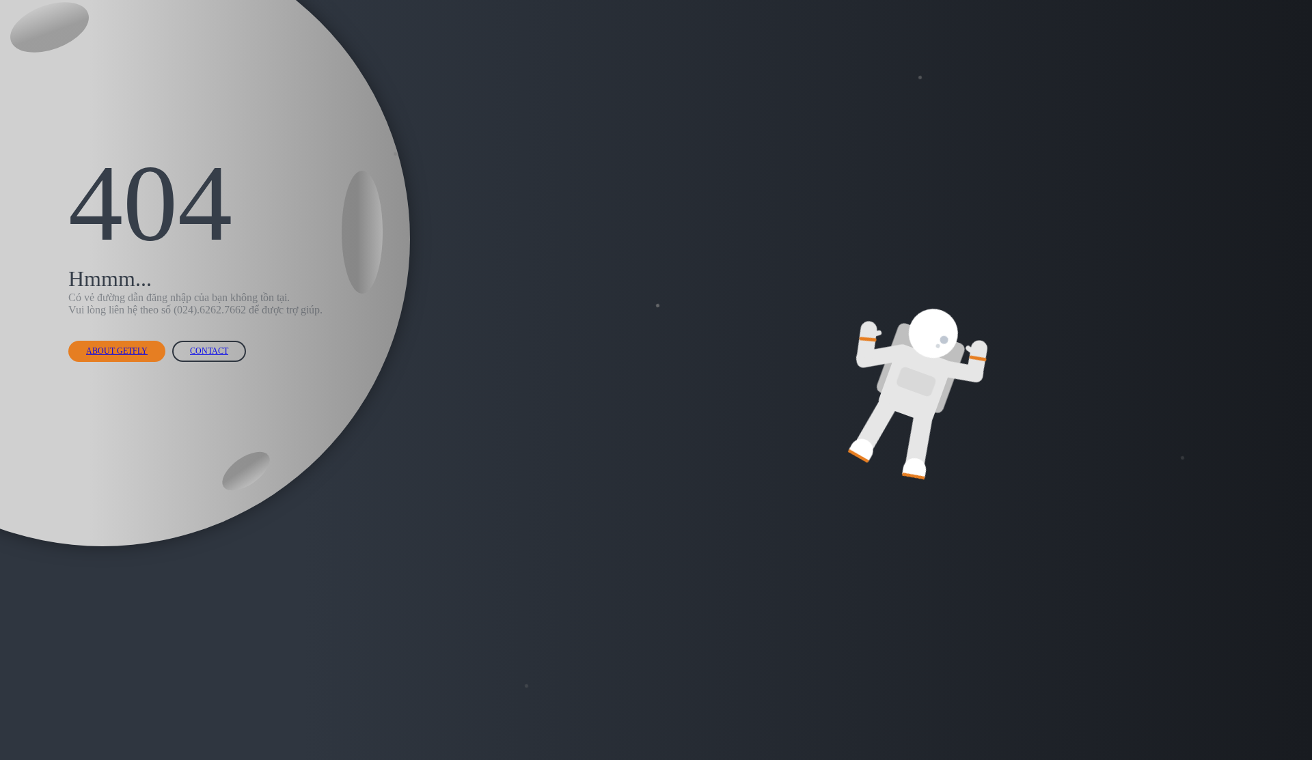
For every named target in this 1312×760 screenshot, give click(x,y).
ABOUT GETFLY (117, 351)
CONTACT (209, 351)
